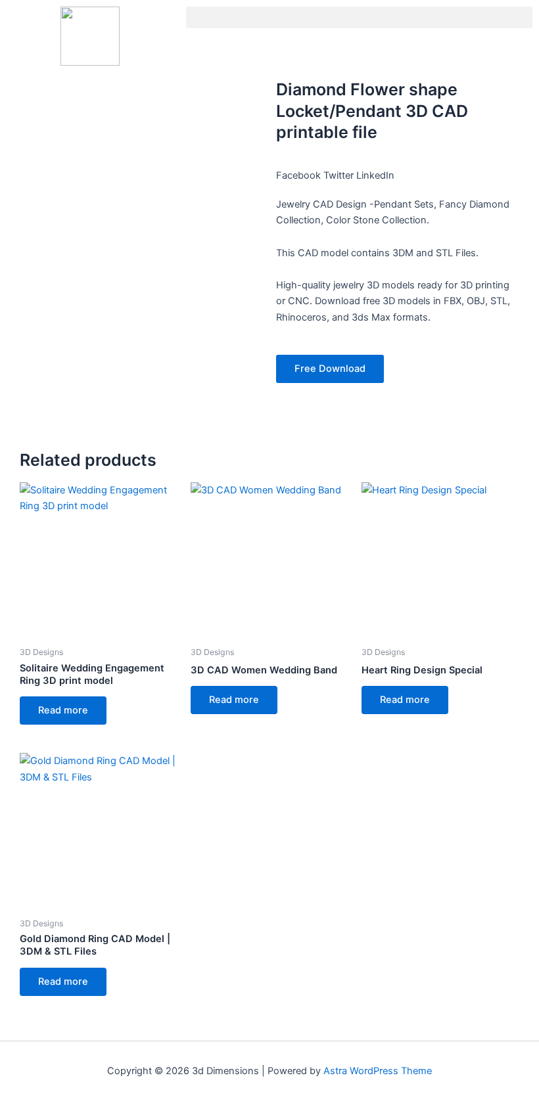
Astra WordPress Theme (377, 1071)
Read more (63, 710)
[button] (359, 17)
